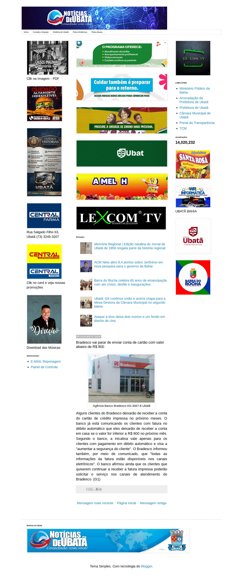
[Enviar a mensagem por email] (87, 489)
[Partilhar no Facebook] (97, 489)
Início (26, 32)
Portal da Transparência (197, 123)
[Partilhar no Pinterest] (100, 489)
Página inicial (126, 503)
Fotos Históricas (80, 32)
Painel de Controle (44, 367)
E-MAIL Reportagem (46, 361)
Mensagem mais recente (95, 503)
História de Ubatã (61, 32)
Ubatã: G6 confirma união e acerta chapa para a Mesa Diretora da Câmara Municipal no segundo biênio (129, 302)
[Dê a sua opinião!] (91, 489)
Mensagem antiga (153, 503)
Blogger (146, 566)
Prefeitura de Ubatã (194, 107)
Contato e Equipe (41, 32)
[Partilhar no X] (94, 489)
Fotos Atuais (97, 32)
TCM (183, 128)
